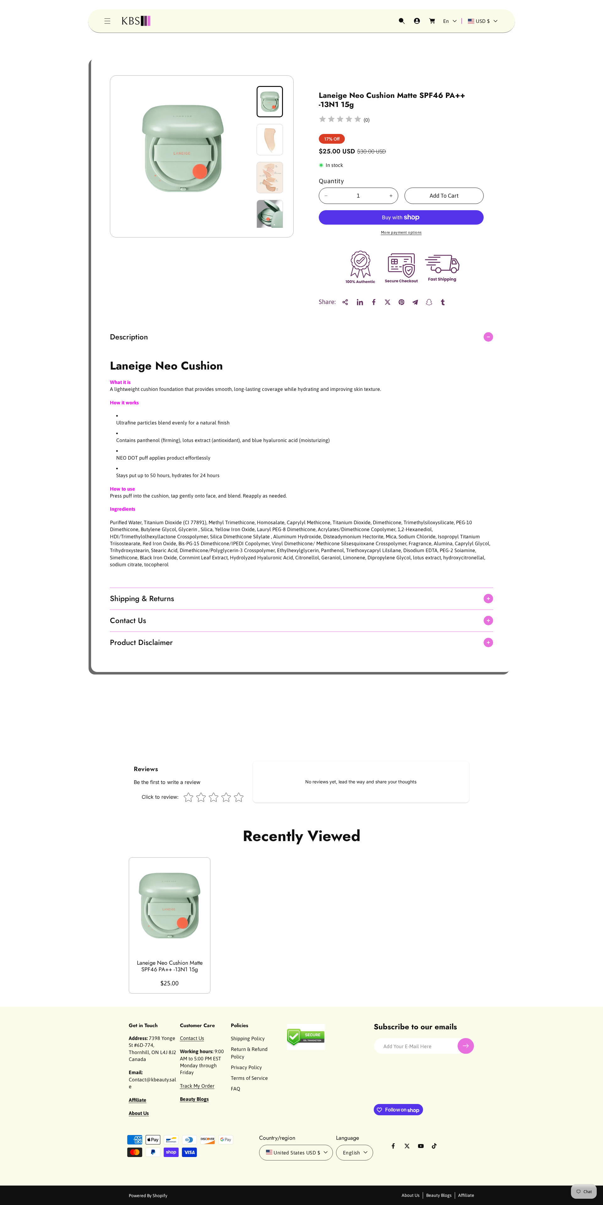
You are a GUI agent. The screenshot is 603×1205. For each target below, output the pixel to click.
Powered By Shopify (148, 1195)
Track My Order (197, 1086)
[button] (107, 21)
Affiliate (466, 1194)
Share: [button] (327, 302)
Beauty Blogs (439, 1194)
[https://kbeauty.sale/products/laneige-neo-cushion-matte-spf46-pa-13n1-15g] (360, 302)
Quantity (331, 180)
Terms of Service (249, 1078)
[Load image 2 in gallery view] (270, 139)
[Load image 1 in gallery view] (270, 101)
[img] (340, 120)
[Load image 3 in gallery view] (270, 177)
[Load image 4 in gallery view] (270, 215)
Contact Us (192, 1038)
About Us (411, 1194)
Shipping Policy (248, 1038)
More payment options (401, 232)
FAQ (235, 1088)
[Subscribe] (466, 1046)
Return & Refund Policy (249, 1052)
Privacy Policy (246, 1067)
